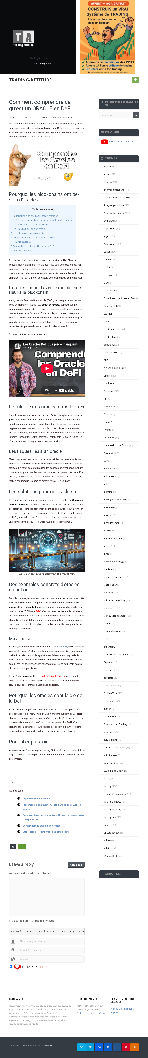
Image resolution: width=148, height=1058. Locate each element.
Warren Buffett (112, 855)
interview (109, 507)
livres (107, 553)
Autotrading (110, 244)
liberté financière (113, 538)
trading (107, 786)
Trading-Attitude (30, 80)
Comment (76, 864)
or (105, 639)
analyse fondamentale (116, 197)
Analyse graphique (114, 205)
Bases (107, 251)
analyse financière (114, 189)
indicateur (109, 476)
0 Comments (66, 117)
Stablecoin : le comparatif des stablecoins (46, 831)
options (108, 623)
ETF (105, 398)
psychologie (110, 701)
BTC (38, 611)
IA (105, 460)
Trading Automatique (115, 794)
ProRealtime (83, 1013)
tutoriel (107, 825)
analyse (108, 182)
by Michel (26, 117)
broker (107, 267)
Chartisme (109, 290)
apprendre (110, 228)
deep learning (111, 352)
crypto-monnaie (112, 329)
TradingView (98, 1013)
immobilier (109, 468)
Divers (107, 375)
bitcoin (107, 259)
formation (109, 437)
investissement (112, 522)
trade (107, 778)
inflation (108, 491)
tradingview (110, 817)
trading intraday (112, 809)
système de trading (114, 770)
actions (108, 174)
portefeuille (110, 685)
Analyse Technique (114, 213)
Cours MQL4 (110, 306)
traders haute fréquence (53, 676)
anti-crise (109, 220)
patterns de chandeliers (117, 654)
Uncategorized (112, 832)
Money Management (115, 615)
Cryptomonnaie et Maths (36, 798)
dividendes (110, 383)
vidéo (107, 840)
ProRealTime (110, 693)
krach (107, 530)
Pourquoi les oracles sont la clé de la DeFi (32, 246)
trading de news (112, 801)
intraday (108, 515)
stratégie (108, 732)
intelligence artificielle (115, 499)
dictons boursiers (113, 367)
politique (108, 677)
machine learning (113, 561)
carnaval (108, 275)
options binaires (112, 631)
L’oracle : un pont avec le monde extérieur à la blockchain (44, 220)
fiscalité (108, 422)
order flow (109, 646)
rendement (110, 716)
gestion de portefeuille (116, 445)
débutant (109, 344)
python (107, 708)
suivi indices (110, 755)
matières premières (114, 577)
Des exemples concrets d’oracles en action (33, 237)
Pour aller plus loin (21, 250)
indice (107, 484)
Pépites (108, 662)
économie (109, 391)
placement (109, 670)
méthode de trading (114, 600)
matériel (108, 569)
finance (108, 414)
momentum (110, 608)
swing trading (111, 763)
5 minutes (109, 166)
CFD (106, 282)
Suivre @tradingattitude (120, 141)
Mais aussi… (22, 242)
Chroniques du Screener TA (119, 298)
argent (107, 236)
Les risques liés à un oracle (29, 229)
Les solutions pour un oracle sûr (27, 233)
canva (22, 783)
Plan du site (116, 1008)
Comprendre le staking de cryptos (41, 825)
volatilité (108, 848)
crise (106, 321)
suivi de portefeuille (114, 747)
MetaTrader (110, 584)
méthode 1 (109, 592)
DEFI (12, 117)
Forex (107, 429)
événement (110, 406)
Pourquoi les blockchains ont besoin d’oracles (34, 216)
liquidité (108, 546)
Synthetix (62, 646)
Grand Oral (110, 453)
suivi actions (110, 739)
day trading (110, 336)
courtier (108, 313)
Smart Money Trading (115, 724)
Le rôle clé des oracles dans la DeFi (29, 224)
